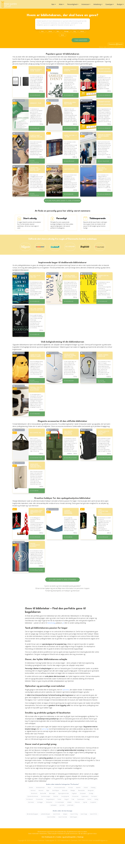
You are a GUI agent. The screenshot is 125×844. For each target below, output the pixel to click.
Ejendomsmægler (45, 796)
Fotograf (66, 799)
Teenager (66, 31)
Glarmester (31, 802)
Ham (42, 31)
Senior (62, 35)
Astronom (40, 790)
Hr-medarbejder (59, 802)
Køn (52, 4)
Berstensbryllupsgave (32, 814)
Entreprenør (75, 796)
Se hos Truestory (103, 161)
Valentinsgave (73, 817)
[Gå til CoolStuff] (55, 247)
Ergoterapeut (84, 796)
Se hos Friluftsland (70, 458)
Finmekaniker (39, 799)
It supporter (93, 802)
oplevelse (65, 690)
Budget (119, 4)
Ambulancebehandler (59, 787)
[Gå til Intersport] (40, 247)
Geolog (96, 799)
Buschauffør (43, 793)
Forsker (59, 799)
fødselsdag (51, 623)
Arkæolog (93, 787)
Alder (61, 4)
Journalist (62, 805)
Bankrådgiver (55, 790)
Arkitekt (86, 787)
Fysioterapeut (80, 799)
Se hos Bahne (34, 491)
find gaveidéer (81, 40)
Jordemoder (70, 805)
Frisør (72, 799)
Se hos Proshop (35, 95)
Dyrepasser (83, 793)
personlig (45, 729)
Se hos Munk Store (70, 128)
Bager (47, 790)
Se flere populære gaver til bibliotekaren (62, 201)
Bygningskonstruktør (63, 793)
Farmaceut (94, 796)
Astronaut (33, 790)
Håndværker (49, 802)
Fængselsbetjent (50, 799)
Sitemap (80, 837)
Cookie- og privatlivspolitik (66, 837)
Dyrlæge (91, 793)
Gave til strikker (51, 817)
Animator (70, 787)
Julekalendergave (45, 814)
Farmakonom (29, 799)
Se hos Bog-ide (68, 95)
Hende (50, 31)
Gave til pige (84, 814)
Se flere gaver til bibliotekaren (62, 580)
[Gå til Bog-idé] (84, 247)
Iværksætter (54, 805)
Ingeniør (85, 802)
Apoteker (78, 787)
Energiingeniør (65, 796)
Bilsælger (73, 790)
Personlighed (72, 4)
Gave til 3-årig (74, 814)
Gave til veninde (62, 817)
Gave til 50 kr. (93, 814)
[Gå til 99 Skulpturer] (99, 247)
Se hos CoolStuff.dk (34, 161)
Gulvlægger (40, 802)
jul (63, 623)
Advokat (31, 787)
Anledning (97, 4)
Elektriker (55, 796)
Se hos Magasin (69, 381)
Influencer (77, 802)
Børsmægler (52, 793)
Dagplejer (74, 793)
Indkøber (69, 802)
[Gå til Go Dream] (69, 247)
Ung (74, 31)
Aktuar (49, 787)
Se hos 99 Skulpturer (101, 381)
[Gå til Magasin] (25, 247)
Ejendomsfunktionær (32, 796)
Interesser (85, 4)
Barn (58, 31)
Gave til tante (56, 814)
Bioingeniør (91, 790)
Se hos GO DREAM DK (104, 95)
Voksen (82, 31)
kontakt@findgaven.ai (100, 840)
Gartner (89, 799)
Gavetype (108, 4)
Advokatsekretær (40, 787)
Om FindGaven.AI (48, 837)
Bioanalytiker (81, 790)
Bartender (65, 790)
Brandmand (34, 793)
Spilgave (65, 814)
